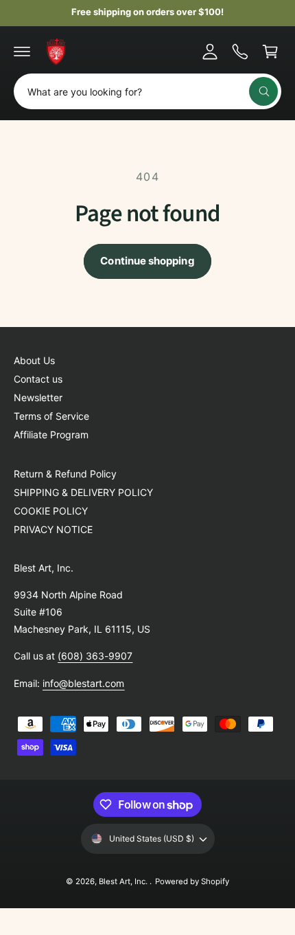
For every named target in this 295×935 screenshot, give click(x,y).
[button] (22, 51)
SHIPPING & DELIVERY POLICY (83, 492)
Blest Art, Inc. (124, 881)
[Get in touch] (240, 51)
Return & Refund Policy (65, 474)
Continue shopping (147, 260)
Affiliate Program (51, 434)
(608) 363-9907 (95, 656)
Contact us (38, 379)
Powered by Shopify (192, 881)
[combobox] (147, 91)
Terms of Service (51, 416)
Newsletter (38, 397)
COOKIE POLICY (51, 511)
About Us (34, 360)
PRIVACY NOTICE (53, 529)
